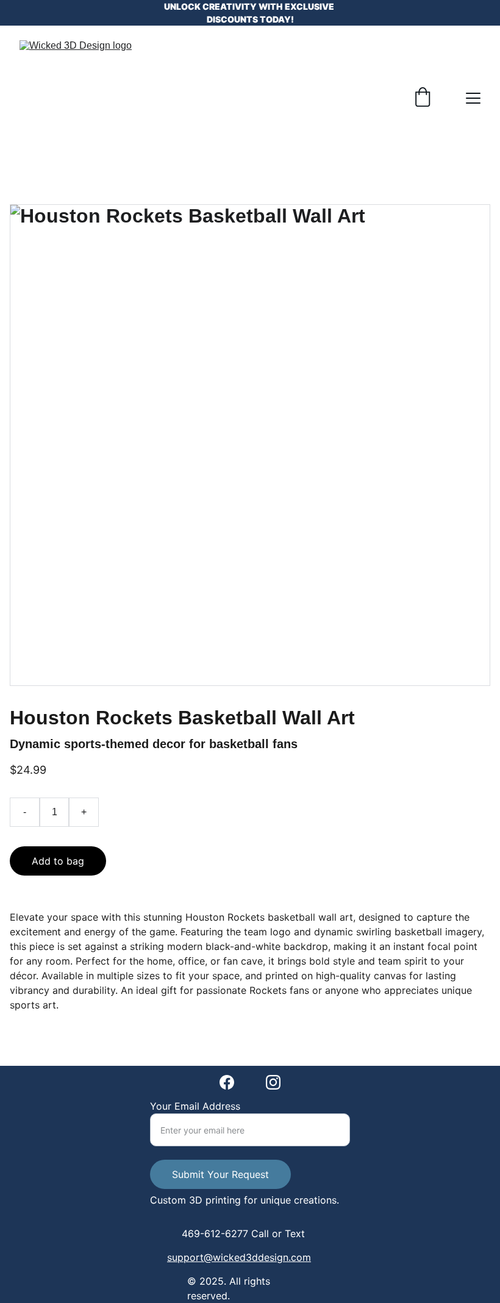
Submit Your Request (220, 1174)
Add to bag (58, 861)
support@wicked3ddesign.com (239, 1257)
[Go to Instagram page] (273, 1082)
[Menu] (473, 98)
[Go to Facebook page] (227, 1082)
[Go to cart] (422, 98)
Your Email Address (195, 1106)
